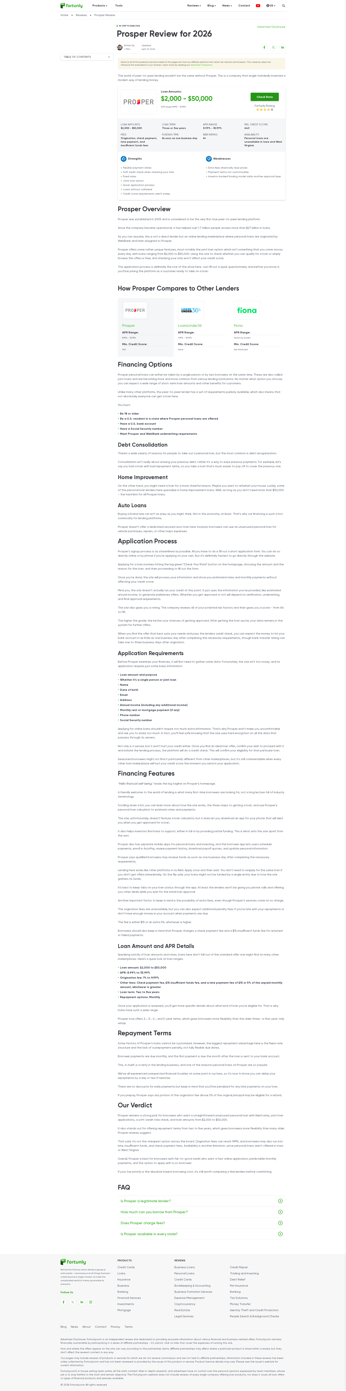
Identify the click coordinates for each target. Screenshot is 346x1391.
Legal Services (184, 1316)
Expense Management (189, 1298)
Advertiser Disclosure (201, 65)
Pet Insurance (239, 1285)
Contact (244, 5)
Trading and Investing (244, 1273)
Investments (125, 1304)
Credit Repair (239, 1267)
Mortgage (124, 1310)
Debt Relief (237, 1279)
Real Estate (182, 1310)
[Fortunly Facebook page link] (64, 1302)
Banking (122, 1292)
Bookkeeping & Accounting (192, 1285)
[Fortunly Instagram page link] (91, 1302)
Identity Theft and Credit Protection (254, 1310)
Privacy (115, 1327)
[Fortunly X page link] (73, 1302)
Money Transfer (240, 1304)
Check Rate (265, 97)
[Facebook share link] (264, 47)
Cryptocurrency (184, 1304)
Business (123, 1285)
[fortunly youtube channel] (258, 6)
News (74, 1327)
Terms (129, 1327)
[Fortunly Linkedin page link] (82, 1302)
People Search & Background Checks (254, 1316)
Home (64, 15)
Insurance (123, 1279)
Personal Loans (184, 1273)
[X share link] (273, 47)
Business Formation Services (193, 1292)
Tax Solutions (239, 1298)
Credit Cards (126, 1267)
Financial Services (129, 1298)
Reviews (81, 15)
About (86, 1327)
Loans (121, 1273)
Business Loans (184, 1267)
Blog (63, 1327)
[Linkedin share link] (282, 47)
